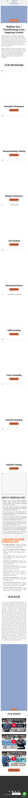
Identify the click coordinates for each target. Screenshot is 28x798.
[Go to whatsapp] (24, 794)
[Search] (26, 2)
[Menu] (2, 2)
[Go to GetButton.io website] (24, 796)
